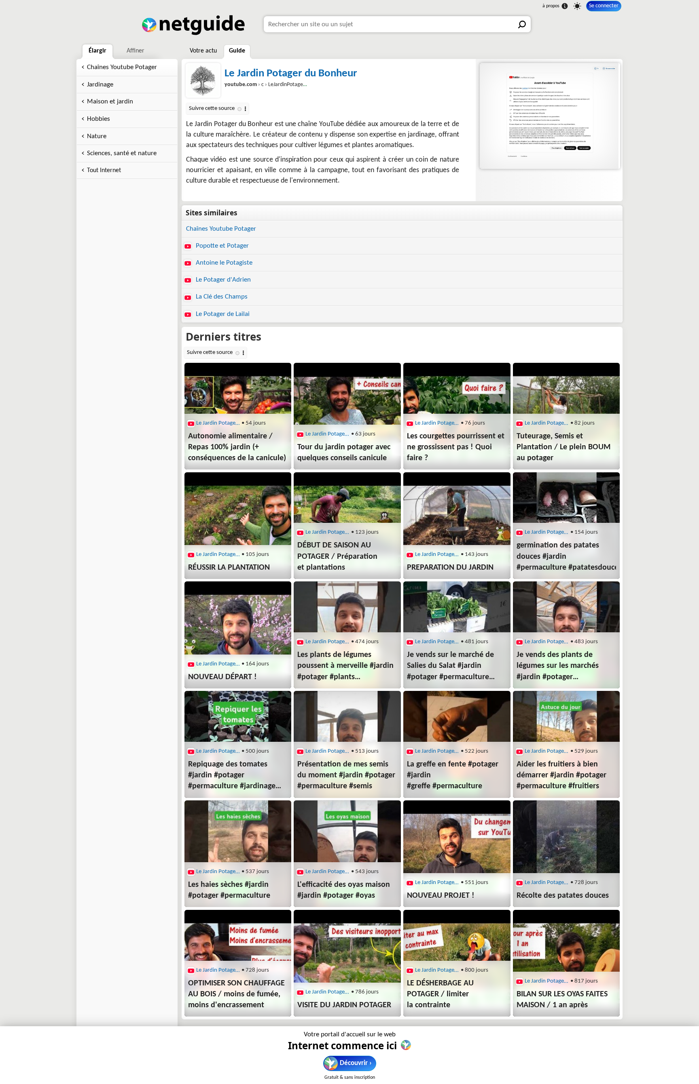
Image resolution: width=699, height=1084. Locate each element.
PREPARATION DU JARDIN (450, 568)
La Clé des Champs (221, 296)
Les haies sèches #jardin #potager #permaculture (229, 890)
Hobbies (98, 119)
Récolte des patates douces (563, 896)
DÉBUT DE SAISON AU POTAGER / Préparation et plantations (337, 556)
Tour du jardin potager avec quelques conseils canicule (343, 452)
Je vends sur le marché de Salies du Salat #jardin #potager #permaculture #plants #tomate (450, 666)
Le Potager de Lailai (222, 314)
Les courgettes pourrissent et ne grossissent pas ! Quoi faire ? (455, 447)
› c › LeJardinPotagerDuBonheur (278, 85)
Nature (96, 136)
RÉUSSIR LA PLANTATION (229, 568)
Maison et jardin (110, 101)
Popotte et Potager (221, 245)
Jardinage (100, 84)
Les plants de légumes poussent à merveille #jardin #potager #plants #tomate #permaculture (345, 666)
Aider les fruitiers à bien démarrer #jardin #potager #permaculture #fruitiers (561, 775)
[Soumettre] (523, 24)
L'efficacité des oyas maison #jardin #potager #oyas (343, 890)
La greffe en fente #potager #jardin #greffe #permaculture (452, 775)
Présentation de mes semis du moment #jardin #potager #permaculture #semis (346, 775)
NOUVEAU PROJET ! (440, 896)
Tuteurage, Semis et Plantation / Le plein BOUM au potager (563, 447)
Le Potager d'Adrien (222, 279)
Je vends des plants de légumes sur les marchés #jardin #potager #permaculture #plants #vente (558, 666)
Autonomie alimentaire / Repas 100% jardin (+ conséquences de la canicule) (237, 447)
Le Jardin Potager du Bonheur (291, 73)
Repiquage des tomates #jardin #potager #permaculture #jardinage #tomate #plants (231, 776)
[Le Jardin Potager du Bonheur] (549, 116)
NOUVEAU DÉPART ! (222, 677)
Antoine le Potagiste (223, 262)
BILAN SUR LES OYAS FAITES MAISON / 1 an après (562, 999)
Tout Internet (104, 170)
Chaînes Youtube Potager (122, 67)
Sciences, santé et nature (122, 153)
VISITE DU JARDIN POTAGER (344, 1005)
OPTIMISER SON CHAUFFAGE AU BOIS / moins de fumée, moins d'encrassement (236, 994)
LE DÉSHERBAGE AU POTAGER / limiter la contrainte (440, 994)
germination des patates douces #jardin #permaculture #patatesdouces (566, 556)
